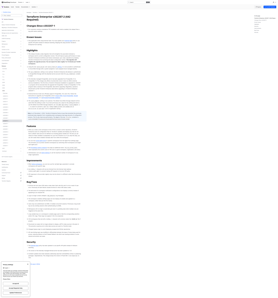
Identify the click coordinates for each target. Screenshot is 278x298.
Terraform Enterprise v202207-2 (46, 12)
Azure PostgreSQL (68, 95)
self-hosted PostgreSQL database (51, 97)
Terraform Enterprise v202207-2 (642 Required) (265, 18)
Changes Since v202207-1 (260, 20)
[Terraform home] (5, 7)
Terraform (35, 12)
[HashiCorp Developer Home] (9, 2)
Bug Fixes (256, 30)
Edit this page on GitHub (34, 264)
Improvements (257, 28)
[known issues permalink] (43, 37)
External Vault (68, 40)
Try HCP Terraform (270, 7)
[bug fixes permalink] (38, 182)
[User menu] (274, 2)
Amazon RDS (58, 95)
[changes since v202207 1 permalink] (56, 26)
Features (256, 26)
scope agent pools (41, 140)
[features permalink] (37, 126)
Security (256, 32)
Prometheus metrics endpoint (39, 147)
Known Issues (257, 22)
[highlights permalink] (39, 50)
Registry (259, 7)
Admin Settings (45, 152)
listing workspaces (37, 164)
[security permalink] (37, 242)
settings (59, 67)
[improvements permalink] (43, 161)
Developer (29, 12)
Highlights (256, 24)
